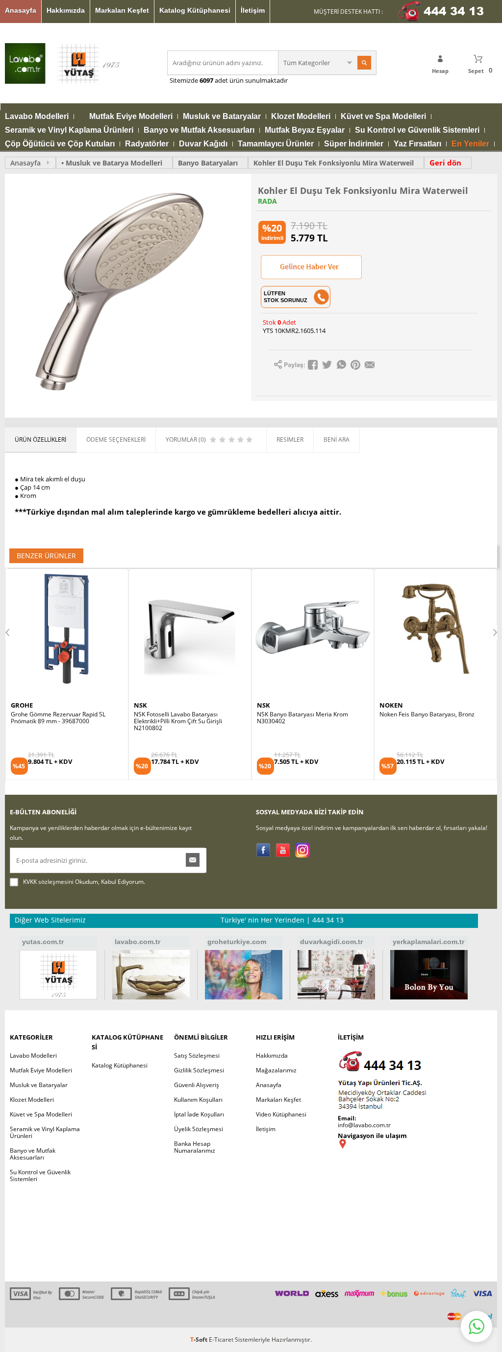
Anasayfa (20, 10)
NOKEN (268, 705)
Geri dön (445, 162)
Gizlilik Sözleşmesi (199, 1070)
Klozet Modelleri (300, 116)
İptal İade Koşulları (199, 1114)
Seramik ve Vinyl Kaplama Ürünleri (69, 130)
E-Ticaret (221, 1339)
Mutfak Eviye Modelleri (131, 116)
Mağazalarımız (276, 1070)
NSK (17, 705)
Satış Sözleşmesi (197, 1055)
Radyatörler (147, 144)
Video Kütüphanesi (281, 1114)
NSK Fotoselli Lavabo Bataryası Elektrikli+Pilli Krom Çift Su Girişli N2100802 (55, 721)
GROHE (390, 705)
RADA (267, 201)
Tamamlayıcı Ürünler (276, 144)
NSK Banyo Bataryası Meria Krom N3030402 (179, 718)
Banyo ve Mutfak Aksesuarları (199, 130)
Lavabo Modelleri (37, 116)
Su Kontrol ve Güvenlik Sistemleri (417, 130)
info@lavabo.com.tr (364, 1125)
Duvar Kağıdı (203, 144)
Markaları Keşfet (122, 10)
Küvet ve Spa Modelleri (383, 116)
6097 (206, 80)
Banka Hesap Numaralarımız (194, 1147)
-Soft (199, 1339)
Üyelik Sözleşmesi (198, 1129)
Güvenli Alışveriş (196, 1085)
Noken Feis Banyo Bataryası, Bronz (304, 714)
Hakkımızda (66, 10)
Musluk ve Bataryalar (222, 116)
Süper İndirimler (353, 144)
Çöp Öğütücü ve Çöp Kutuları (60, 144)
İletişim (253, 10)
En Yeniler (470, 144)
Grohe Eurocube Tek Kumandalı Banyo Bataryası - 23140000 (431, 718)
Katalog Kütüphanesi (194, 10)
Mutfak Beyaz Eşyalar (305, 130)
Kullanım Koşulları (198, 1099)
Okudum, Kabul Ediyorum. (84, 882)
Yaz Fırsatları (417, 144)
